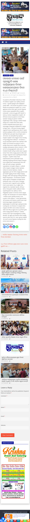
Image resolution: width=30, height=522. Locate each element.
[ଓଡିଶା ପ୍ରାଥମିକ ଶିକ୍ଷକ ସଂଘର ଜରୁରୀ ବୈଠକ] (15, 322)
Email (3, 416)
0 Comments (22, 93)
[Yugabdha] (2, 42)
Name (3, 407)
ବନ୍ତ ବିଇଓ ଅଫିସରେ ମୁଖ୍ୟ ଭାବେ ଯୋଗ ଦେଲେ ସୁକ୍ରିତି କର (14, 245)
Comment (4, 396)
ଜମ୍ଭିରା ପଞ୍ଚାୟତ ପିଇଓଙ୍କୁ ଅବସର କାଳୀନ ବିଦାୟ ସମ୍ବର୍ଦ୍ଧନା (14, 236)
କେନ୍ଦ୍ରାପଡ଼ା (6, 75)
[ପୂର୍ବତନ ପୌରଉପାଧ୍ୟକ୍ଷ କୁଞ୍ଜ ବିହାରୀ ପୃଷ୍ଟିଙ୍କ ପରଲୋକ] (15, 342)
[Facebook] (4, 226)
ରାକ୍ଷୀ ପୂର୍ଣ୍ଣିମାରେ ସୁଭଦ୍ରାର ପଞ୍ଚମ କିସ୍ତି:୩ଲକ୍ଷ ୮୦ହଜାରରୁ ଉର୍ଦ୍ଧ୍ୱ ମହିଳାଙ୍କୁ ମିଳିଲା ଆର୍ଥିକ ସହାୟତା (14, 272)
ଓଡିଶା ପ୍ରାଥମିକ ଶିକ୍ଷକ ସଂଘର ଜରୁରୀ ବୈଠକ (14, 337)
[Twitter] (7, 226)
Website (3, 425)
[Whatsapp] (17, 226)
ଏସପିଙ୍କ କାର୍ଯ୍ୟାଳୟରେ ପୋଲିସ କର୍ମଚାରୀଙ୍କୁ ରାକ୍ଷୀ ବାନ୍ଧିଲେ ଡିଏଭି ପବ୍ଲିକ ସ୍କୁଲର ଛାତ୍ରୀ (15, 380)
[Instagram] (10, 226)
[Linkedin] (13, 226)
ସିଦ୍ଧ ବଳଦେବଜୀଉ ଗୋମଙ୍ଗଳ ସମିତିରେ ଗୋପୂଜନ (13, 316)
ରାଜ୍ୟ (11, 75)
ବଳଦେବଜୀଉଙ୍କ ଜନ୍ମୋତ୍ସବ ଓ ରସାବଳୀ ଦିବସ (15, 295)
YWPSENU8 (14, 93)
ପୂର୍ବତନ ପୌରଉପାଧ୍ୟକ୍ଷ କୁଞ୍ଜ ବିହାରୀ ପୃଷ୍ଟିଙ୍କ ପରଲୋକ (12, 358)
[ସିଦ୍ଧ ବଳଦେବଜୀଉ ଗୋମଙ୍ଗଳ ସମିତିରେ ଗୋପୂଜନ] (15, 300)
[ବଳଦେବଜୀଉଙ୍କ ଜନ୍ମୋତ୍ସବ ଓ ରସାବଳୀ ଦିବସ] (15, 279)
